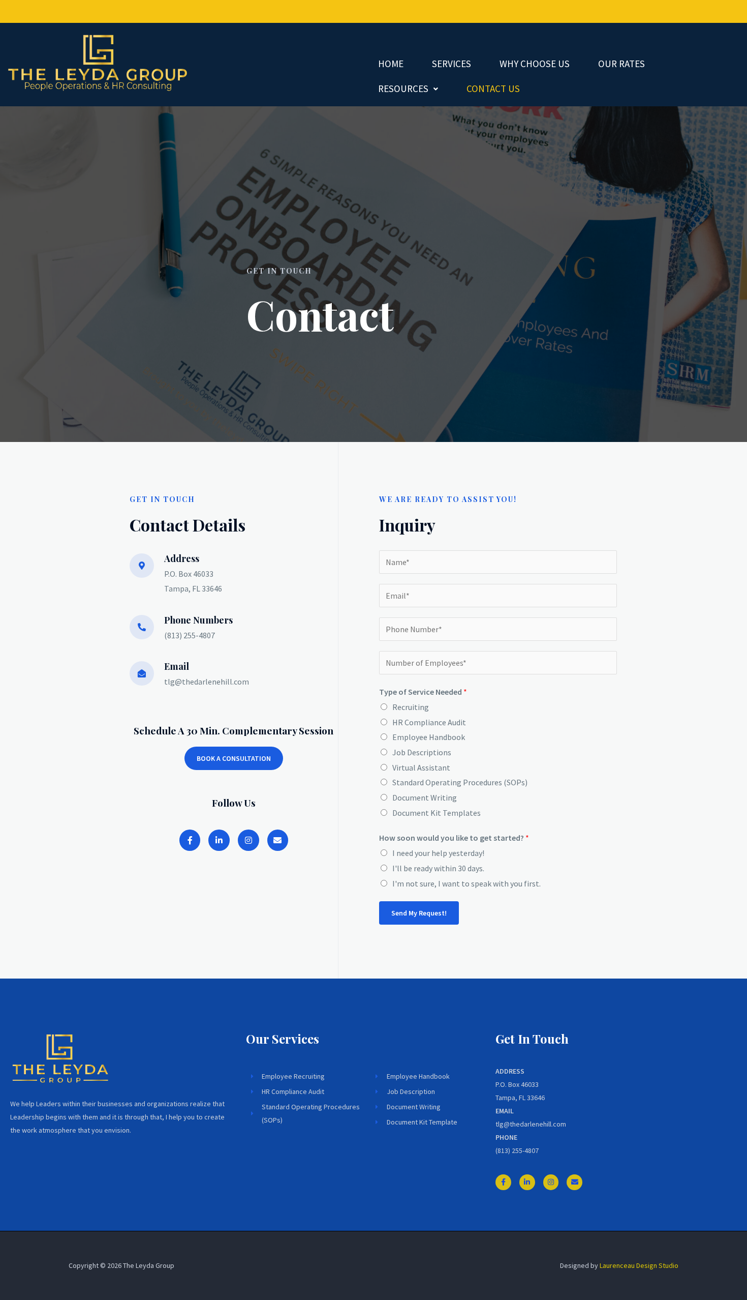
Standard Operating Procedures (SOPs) (459, 782)
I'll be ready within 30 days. (438, 868)
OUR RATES (621, 63)
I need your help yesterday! (438, 853)
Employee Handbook (428, 737)
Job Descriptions (421, 752)
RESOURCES (403, 88)
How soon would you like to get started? (454, 838)
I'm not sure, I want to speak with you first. (466, 883)
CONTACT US (493, 88)
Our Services (282, 1038)
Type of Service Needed (423, 692)
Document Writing (424, 797)
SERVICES (451, 63)
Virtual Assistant (421, 767)
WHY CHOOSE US (535, 63)
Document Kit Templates (436, 813)
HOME (390, 63)
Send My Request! (419, 913)
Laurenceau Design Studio (639, 1265)
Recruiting (410, 707)
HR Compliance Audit (429, 722)
